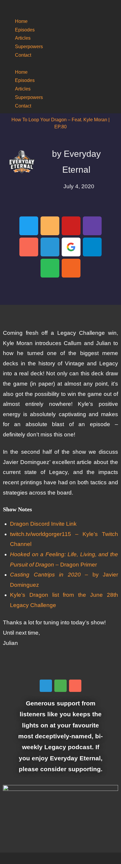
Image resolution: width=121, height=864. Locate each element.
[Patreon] (28, 247)
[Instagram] (50, 225)
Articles (23, 38)
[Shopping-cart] (60, 686)
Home (21, 21)
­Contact (23, 55)
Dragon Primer (78, 565)
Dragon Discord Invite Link (43, 524)
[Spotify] (50, 268)
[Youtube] (71, 225)
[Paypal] (50, 247)
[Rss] (71, 268)
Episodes (25, 29)
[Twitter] (28, 225)
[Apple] (92, 247)
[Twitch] (92, 225)
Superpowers (29, 46)
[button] (60, 64)
